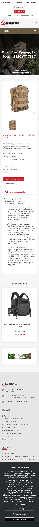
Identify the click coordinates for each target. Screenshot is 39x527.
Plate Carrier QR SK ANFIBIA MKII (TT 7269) (19, 325)
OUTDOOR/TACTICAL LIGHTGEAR (16, 425)
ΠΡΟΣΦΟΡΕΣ (19, 12)
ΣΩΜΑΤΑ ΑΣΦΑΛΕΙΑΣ (11, 422)
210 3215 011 (19, 2)
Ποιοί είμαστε (9, 454)
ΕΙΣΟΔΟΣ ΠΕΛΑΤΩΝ (27, 16)
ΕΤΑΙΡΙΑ (10, 16)
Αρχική (6, 416)
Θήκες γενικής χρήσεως (21, 73)
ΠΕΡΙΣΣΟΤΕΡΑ (19, 504)
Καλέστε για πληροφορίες (14, 179)
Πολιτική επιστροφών (15, 192)
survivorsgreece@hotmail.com (16, 401)
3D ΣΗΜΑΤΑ (8, 439)
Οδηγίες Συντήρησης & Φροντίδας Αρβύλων (19, 457)
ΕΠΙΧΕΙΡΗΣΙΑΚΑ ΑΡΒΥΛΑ (12, 433)
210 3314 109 (21, 7)
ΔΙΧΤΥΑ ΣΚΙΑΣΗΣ (10, 436)
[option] (19, 98)
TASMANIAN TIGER (19, 71)
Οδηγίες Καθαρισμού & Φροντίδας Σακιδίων (19, 459)
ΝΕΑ (17, 16)
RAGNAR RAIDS (9, 427)
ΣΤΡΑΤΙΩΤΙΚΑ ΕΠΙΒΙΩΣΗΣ (13, 419)
